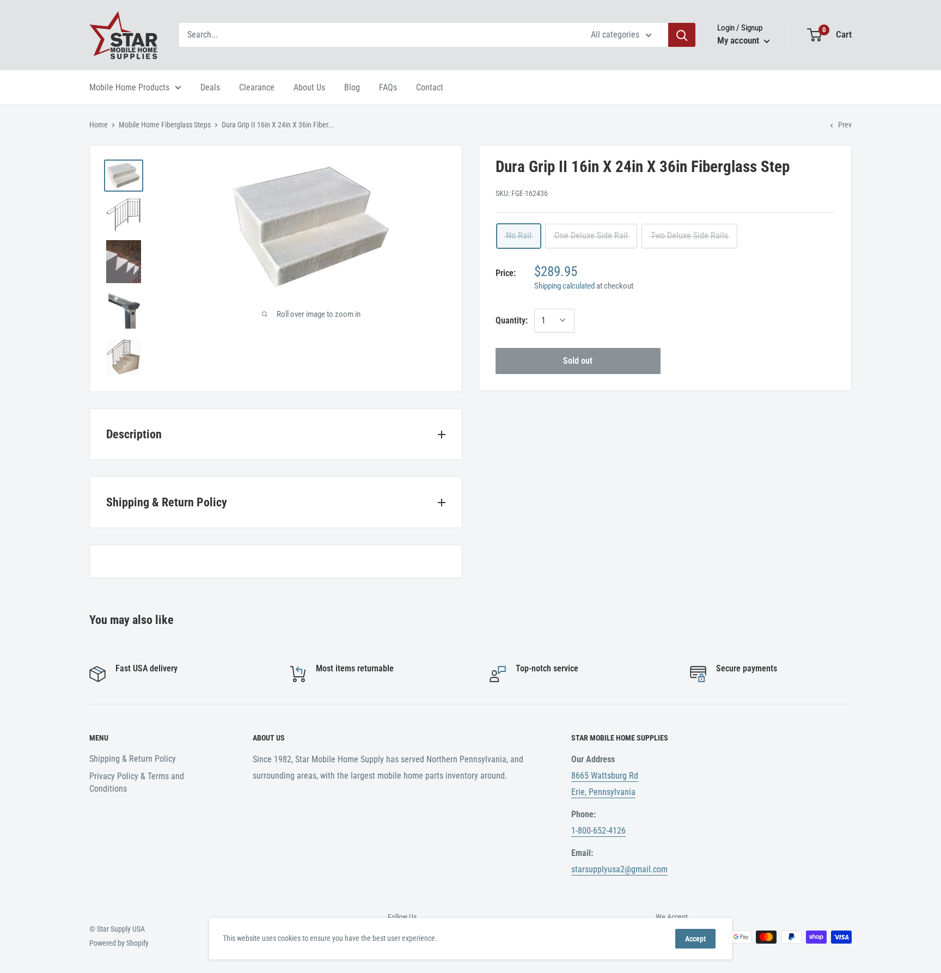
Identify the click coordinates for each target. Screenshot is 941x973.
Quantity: (512, 320)
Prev (845, 124)
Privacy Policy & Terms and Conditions (136, 782)
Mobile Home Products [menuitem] (129, 87)
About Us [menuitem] (309, 87)
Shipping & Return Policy (132, 759)
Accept (695, 938)
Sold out (577, 360)
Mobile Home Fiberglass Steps (165, 124)
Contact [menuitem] (429, 87)
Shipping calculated (564, 285)
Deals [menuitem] (210, 87)
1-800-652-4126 (598, 830)
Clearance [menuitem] (256, 87)
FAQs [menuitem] (388, 87)
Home (98, 124)
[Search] (681, 35)
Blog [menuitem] (352, 87)
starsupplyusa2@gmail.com (619, 869)
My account (739, 40)
